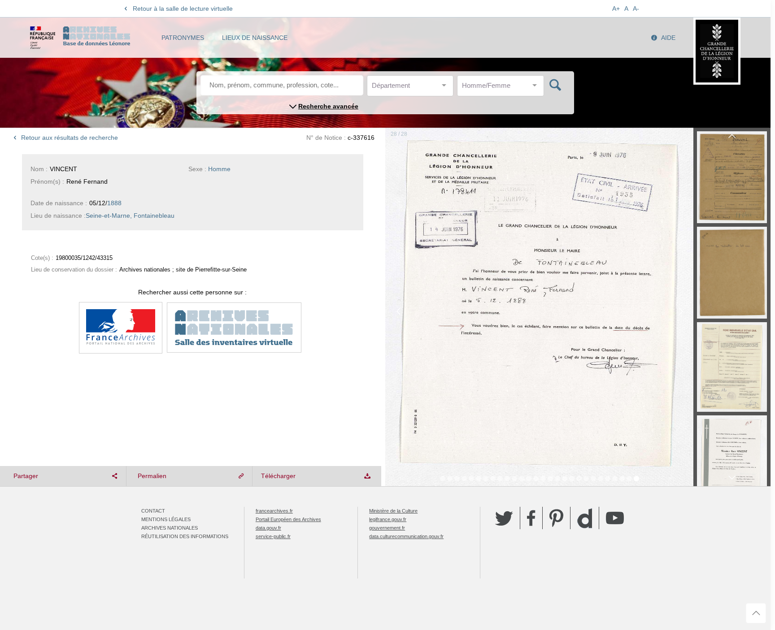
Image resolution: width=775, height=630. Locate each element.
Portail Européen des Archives (288, 519)
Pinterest (556, 518)
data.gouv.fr (268, 528)
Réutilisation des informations (184, 536)
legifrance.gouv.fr (387, 519)
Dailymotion (584, 518)
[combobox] (412, 88)
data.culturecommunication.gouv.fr (406, 536)
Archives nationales (169, 528)
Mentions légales (166, 519)
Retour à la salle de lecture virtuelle (183, 8)
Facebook (531, 518)
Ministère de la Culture (393, 510)
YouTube (615, 518)
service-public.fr (273, 536)
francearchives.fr (274, 510)
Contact (153, 510)
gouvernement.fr (387, 528)
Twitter (504, 518)
